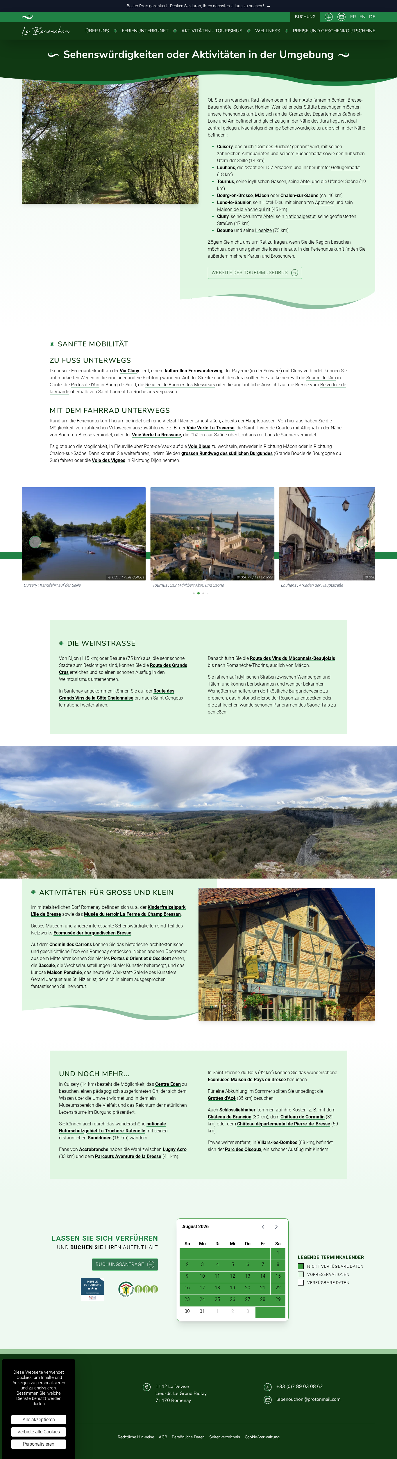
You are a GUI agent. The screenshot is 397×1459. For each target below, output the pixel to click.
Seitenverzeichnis (224, 1437)
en (363, 17)
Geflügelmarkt (345, 167)
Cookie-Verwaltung (262, 1437)
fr (353, 17)
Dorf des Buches (272, 146)
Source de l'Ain (321, 377)
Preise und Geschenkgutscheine (334, 31)
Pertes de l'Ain (85, 384)
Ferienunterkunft (145, 31)
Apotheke (324, 202)
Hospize (263, 230)
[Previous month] (263, 1227)
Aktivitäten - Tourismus (211, 31)
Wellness (267, 31)
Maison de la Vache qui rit (243, 209)
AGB (163, 1437)
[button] (35, 542)
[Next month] (276, 1227)
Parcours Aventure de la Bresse (128, 1156)
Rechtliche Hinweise (136, 1437)
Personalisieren (38, 1444)
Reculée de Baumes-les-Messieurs (180, 384)
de (372, 17)
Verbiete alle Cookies (38, 1432)
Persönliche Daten (188, 1437)
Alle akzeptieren (39, 1419)
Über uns (97, 31)
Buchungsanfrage (120, 1264)
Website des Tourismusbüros (250, 272)
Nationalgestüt (300, 216)
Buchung (305, 17)
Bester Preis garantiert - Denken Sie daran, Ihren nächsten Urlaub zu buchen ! (199, 5)
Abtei (305, 181)
